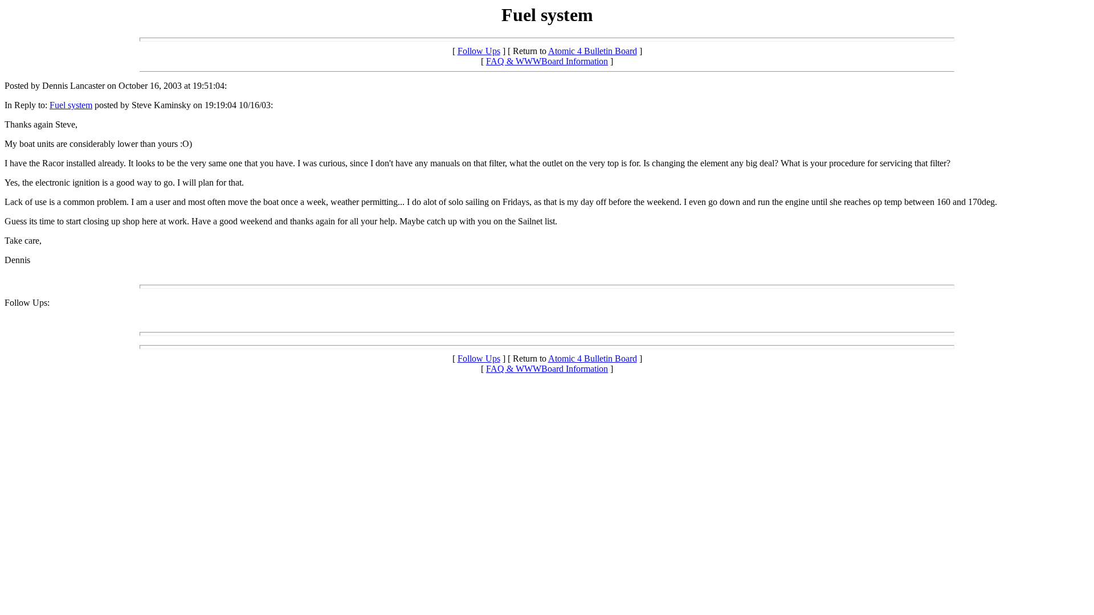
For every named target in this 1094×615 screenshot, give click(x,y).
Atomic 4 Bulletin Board (592, 51)
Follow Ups (479, 51)
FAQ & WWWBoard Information (547, 61)
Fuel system (71, 105)
